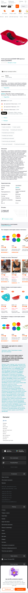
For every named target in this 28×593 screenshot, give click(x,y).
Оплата (3, 533)
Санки (3, 225)
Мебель (5, 431)
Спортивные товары (16, 350)
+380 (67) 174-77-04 (6, 493)
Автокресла (5, 437)
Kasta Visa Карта (6, 521)
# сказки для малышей (19, 144)
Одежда (5, 423)
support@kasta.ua (6, 499)
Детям (5, 420)
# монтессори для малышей (8, 141)
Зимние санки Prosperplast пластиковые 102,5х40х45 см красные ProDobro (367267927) (14, 406)
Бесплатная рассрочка (7, 524)
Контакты (4, 542)
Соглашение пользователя (8, 545)
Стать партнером (3, 2)
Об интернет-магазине (7, 480)
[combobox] (24, 6)
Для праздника (6, 435)
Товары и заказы (6, 512)
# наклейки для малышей (8, 138)
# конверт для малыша (7, 135)
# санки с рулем (16, 127)
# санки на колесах (6, 127)
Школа (4, 433)
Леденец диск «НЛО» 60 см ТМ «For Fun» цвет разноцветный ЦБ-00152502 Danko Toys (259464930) (14, 367)
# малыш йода (5, 129)
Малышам (5, 426)
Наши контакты (5, 477)
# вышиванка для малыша (8, 132)
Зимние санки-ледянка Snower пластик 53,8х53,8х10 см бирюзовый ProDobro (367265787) (13, 394)
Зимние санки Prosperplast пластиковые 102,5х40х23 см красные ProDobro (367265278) (12, 388)
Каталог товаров (14, 467)
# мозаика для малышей (16, 129)
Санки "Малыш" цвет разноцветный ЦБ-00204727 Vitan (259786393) (13, 370)
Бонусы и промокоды (7, 527)
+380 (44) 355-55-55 (6, 491)
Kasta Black (4, 515)
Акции (3, 530)
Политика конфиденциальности (9, 548)
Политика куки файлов (7, 551)
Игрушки (5, 428)
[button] (7, 218)
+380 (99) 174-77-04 (6, 497)
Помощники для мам (8, 440)
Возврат (3, 539)
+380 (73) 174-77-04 (6, 495)
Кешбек (3, 518)
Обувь (4, 425)
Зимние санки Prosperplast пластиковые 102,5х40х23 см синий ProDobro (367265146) (14, 391)
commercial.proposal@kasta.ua (9, 501)
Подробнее (6, 87)
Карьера (4, 483)
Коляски (5, 438)
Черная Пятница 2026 (9, 559)
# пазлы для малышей (7, 144)
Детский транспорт (6, 351)
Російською (8, 589)
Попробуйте (10, 5)
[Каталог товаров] (17, 6)
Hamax (3, 93)
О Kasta (3, 510)
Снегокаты (8, 225)
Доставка (4, 536)
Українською (20, 589)
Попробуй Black (14, 462)
